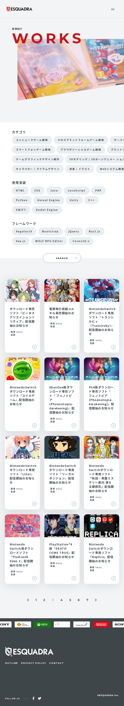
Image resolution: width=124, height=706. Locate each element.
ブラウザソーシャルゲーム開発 (81, 149)
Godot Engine (47, 209)
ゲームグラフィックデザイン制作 (38, 159)
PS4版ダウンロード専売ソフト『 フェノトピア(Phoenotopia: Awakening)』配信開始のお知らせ (101, 394)
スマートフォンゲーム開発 (33, 149)
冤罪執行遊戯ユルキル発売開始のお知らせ (62, 316)
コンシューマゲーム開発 (32, 140)
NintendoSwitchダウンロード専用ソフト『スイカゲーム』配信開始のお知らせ (22, 394)
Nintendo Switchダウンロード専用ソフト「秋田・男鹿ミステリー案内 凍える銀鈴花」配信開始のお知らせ (101, 473)
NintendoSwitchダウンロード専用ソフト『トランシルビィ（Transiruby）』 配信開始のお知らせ (101, 316)
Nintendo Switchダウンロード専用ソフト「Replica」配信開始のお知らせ (101, 549)
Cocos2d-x (81, 241)
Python (22, 200)
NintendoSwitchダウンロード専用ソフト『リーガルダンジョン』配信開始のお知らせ (62, 473)
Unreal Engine (48, 200)
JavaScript (77, 190)
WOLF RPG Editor (49, 241)
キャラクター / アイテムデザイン (38, 169)
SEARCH (62, 258)
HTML (20, 190)
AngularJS (24, 231)
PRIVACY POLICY (33, 663)
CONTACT (56, 663)
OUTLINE (11, 663)
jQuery (73, 231)
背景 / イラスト (79, 169)
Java (54, 190)
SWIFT (21, 209)
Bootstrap (50, 231)
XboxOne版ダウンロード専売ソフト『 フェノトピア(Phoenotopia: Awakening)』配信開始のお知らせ (62, 394)
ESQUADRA (19, 8)
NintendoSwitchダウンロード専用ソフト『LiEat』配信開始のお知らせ (22, 473)
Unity (74, 200)
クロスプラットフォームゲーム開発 (81, 140)
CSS (37, 190)
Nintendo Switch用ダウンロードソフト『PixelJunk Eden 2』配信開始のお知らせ (22, 549)
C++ (91, 200)
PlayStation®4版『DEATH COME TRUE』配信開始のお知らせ (62, 549)
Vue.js (21, 241)
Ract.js (94, 231)
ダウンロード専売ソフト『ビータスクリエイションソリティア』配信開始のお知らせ (22, 316)
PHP (98, 190)
